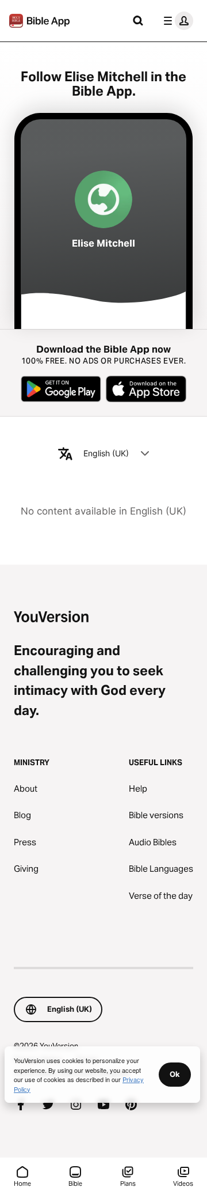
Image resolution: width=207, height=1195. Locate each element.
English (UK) (106, 453)
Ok (175, 1074)
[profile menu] (176, 20)
